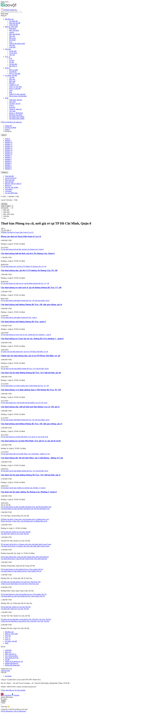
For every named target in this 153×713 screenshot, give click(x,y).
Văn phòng (8, 189)
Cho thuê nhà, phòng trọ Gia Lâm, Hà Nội (15, 534)
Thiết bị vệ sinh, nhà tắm (17, 94)
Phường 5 (8, 161)
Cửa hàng (8, 191)
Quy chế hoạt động (11, 656)
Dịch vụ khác (13, 70)
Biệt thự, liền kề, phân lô (13, 183)
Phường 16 (8, 154)
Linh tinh (12, 107)
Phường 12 (8, 146)
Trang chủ (8, 126)
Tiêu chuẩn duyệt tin (11, 658)
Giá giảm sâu (13, 21)
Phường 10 (8, 142)
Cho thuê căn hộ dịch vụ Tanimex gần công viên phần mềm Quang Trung (25, 546)
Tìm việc (12, 55)
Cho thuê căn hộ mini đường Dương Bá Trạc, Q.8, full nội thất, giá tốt (31, 373)
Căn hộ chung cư (10, 178)
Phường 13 (8, 148)
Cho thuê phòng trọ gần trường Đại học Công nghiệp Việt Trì (21, 571)
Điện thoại (12, 28)
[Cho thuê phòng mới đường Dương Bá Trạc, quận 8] (19, 317)
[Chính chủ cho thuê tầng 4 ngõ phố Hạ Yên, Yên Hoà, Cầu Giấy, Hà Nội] (26, 619)
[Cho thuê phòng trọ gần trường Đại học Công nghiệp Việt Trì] (22, 569)
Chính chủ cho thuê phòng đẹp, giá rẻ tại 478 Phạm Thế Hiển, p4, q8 (30, 356)
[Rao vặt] (9, 7)
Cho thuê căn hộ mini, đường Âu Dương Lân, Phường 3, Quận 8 (29, 492)
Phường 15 (8, 152)
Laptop (11, 32)
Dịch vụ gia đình (14, 73)
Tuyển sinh (12, 51)
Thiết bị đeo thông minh (17, 43)
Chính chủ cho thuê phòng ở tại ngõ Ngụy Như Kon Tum (20, 584)
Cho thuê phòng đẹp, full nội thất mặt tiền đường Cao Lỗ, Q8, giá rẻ (30, 407)
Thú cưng (12, 102)
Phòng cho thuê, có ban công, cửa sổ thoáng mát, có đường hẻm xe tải (24, 521)
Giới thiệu (8, 650)
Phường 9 (8, 169)
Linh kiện (12, 47)
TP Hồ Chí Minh (10, 127)
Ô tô (10, 58)
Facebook (8, 676)
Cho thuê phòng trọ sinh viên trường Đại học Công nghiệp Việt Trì (23, 596)
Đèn (10, 92)
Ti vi (10, 42)
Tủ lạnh (11, 77)
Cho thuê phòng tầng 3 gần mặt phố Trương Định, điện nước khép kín (24, 559)
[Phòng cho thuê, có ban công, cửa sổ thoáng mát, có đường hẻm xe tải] (25, 519)
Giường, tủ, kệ (14, 85)
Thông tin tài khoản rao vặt (14, 661)
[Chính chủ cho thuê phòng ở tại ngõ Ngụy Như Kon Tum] (20, 582)
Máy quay (12, 38)
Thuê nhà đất (13, 25)
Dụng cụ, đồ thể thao (16, 113)
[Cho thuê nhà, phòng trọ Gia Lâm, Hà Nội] (15, 532)
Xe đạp (11, 62)
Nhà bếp (6, 216)
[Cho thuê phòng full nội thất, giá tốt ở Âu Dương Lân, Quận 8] (22, 249)
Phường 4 (8, 159)
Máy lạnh (12, 81)
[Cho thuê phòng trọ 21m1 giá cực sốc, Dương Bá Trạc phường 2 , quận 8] (26, 334)
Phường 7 (8, 165)
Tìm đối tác (13, 72)
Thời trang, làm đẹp (15, 100)
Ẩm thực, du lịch (14, 103)
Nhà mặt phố (9, 182)
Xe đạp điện (13, 64)
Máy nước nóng (8, 214)
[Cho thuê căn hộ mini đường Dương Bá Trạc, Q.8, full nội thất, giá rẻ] (24, 471)
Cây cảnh (12, 111)
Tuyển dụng (13, 53)
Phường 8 (8, 167)
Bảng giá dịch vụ (10, 654)
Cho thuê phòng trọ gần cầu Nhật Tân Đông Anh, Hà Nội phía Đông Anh (25, 509)
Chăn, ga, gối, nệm (15, 87)
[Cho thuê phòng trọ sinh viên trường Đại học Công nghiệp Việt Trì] (23, 594)
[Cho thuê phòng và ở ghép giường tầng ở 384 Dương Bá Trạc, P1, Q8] (25, 386)
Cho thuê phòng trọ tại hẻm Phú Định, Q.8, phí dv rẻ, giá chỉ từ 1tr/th (31, 441)
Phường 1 (8, 140)
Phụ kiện (12, 45)
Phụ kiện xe (13, 66)
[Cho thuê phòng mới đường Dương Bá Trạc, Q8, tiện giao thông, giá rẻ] (25, 300)
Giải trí (11, 105)
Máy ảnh (12, 36)
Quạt (10, 90)
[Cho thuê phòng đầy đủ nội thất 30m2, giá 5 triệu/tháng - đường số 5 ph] (25, 454)
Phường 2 (8, 155)
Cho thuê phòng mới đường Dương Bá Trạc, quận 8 (23, 321)
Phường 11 (8, 144)
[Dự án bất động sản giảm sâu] (11, 122)
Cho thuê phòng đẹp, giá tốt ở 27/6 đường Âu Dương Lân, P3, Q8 (29, 270)
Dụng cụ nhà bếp (15, 88)
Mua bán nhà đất (14, 23)
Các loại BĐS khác (11, 193)
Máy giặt (12, 79)
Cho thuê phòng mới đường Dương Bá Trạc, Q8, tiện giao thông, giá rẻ (31, 304)
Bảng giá (8, 652)
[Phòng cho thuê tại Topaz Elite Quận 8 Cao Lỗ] (17, 232)
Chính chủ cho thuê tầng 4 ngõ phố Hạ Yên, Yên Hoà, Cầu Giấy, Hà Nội (25, 621)
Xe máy (11, 60)
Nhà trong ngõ (10, 180)
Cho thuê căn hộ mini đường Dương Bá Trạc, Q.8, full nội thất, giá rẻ (30, 475)
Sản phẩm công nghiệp (16, 117)
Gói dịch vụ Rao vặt (10, 10)
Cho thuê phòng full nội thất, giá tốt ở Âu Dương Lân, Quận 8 (28, 253)
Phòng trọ (4, 172)
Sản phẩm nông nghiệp (16, 118)
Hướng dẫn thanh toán (12, 665)
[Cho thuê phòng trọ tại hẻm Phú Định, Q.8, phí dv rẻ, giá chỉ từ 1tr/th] (24, 437)
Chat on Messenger (19, 711)
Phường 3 (8, 157)
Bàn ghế (12, 83)
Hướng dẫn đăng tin (11, 663)
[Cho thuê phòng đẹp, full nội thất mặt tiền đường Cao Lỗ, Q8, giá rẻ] (24, 403)
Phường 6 (8, 163)
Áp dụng (4, 204)
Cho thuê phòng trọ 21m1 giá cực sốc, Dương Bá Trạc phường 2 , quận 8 (32, 338)
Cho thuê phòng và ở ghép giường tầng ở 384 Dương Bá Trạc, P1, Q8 (31, 390)
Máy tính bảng (14, 30)
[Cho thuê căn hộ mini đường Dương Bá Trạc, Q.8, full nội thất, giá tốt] (25, 368)
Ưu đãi (7, 659)
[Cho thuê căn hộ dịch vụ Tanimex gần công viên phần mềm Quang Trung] (26, 544)
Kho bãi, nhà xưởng (11, 187)
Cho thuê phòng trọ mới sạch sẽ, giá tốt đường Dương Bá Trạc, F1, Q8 (31, 287)
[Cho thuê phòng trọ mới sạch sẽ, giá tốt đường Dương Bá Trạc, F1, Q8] (25, 283)
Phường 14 (8, 150)
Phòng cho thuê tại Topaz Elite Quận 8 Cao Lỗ (21, 236)
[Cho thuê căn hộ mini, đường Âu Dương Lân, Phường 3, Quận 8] (23, 488)
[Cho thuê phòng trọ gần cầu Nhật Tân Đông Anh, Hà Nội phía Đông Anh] (26, 507)
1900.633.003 (5, 671)
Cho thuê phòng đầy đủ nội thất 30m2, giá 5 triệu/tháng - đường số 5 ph (32, 458)
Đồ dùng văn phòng (15, 115)
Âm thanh (12, 40)
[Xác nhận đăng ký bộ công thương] (13, 690)
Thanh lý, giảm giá (15, 109)
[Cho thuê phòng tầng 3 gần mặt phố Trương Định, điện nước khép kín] (25, 557)
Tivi (4, 218)
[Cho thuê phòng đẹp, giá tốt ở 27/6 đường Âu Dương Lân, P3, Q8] (23, 266)
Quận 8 (7, 129)
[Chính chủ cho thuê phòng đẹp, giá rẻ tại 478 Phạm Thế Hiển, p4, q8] (24, 351)
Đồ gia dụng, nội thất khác (18, 96)
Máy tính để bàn (14, 34)
